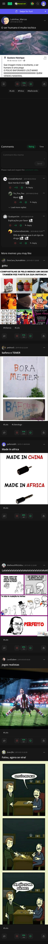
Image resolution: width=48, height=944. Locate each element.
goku (5, 265)
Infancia (8, 328)
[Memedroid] (9, 3)
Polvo (21, 91)
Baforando (33, 91)
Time (42, 146)
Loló (12, 91)
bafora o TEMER (11, 352)
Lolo (18, 328)
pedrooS (10, 347)
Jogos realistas (10, 664)
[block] (45, 20)
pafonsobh (11, 444)
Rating (31, 146)
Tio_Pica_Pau (19, 193)
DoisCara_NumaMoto (16, 260)
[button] (37, 3)
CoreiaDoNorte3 (15, 179)
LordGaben (11, 659)
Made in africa (10, 449)
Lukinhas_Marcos (18, 19)
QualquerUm (14, 216)
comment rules (31, 170)
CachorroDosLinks (21, 231)
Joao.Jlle (10, 752)
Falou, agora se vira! (14, 757)
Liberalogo (17, 424)
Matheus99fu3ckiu (15, 565)
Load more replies (18, 207)
